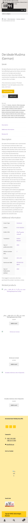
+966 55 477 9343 (14, 0)
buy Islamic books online (8, 117)
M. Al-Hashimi (20, 227)
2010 (18, 245)
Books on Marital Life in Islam (13, 113)
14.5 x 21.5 (19, 258)
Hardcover (19, 223)
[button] (22, 10)
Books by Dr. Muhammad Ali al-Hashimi (15, 110)
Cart (22, 519)
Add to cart (13, 96)
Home (5, 19)
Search (14, 520)
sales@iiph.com (7, 2)
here (8, 87)
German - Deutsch (20, 19)
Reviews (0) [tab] (5, 134)
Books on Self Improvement (17, 115)
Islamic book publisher (19, 117)
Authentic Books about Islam (11, 106)
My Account (4, 520)
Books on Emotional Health (8, 112)
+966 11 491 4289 (7, 0)
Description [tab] (5, 125)
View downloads (8, 91)
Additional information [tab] (8, 129)
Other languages (11, 19)
